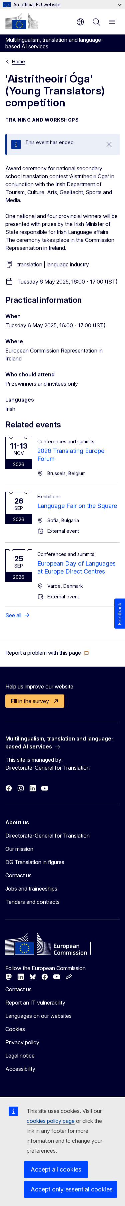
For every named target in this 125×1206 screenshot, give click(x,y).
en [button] (80, 22)
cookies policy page (51, 1121)
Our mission (19, 849)
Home (18, 61)
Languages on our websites (38, 1016)
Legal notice (20, 1055)
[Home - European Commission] (21, 21)
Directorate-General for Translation (47, 835)
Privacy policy (22, 1042)
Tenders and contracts (32, 902)
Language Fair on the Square (77, 505)
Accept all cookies (56, 1169)
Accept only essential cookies (72, 1189)
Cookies (15, 1029)
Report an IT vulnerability (35, 1002)
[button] (47, 653)
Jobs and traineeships (31, 888)
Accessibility (20, 1069)
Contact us (18, 875)
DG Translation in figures (34, 862)
